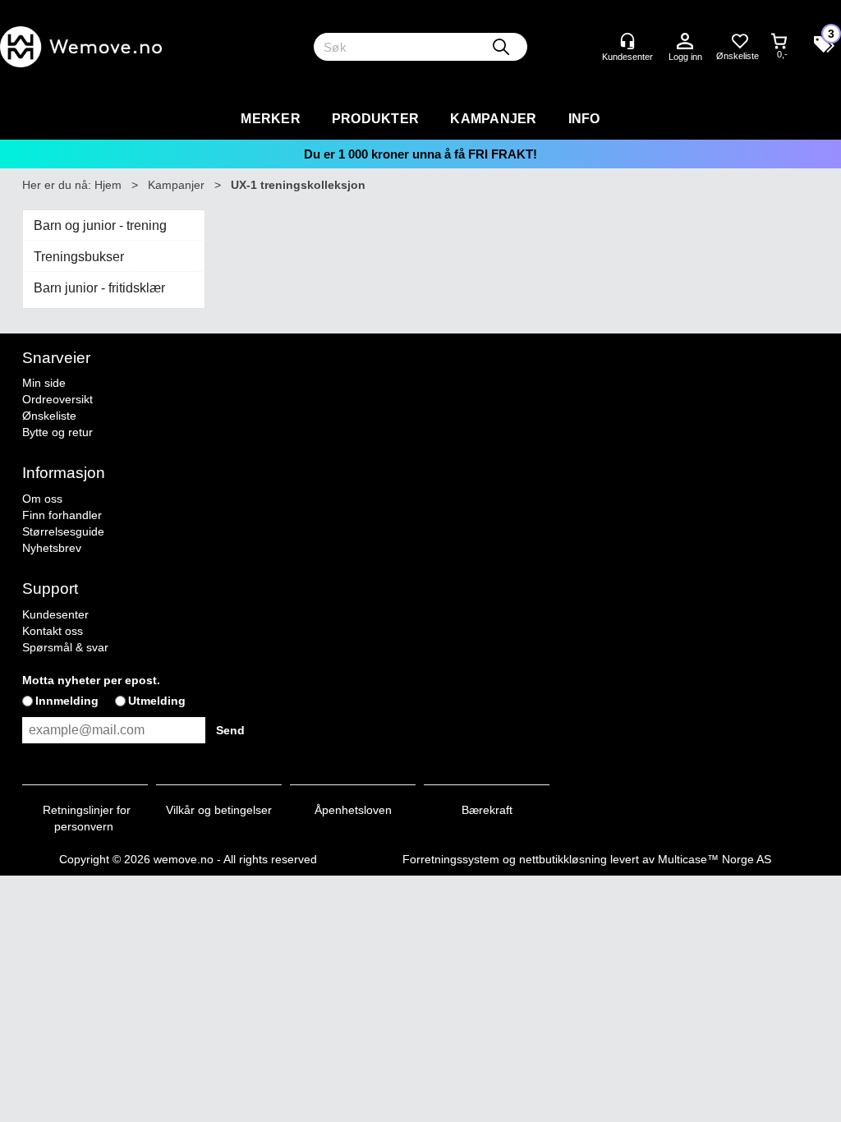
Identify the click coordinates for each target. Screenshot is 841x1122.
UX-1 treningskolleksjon (298, 184)
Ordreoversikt (57, 399)
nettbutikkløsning (563, 859)
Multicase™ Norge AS (714, 859)
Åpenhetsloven (353, 809)
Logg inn (685, 42)
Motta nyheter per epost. (91, 680)
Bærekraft (487, 809)
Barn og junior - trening (100, 225)
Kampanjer (493, 119)
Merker (271, 119)
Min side (44, 382)
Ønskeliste (49, 415)
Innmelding (67, 700)
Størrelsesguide (63, 531)
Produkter (375, 119)
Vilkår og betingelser (219, 809)
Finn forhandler (62, 515)
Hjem (108, 184)
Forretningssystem (450, 859)
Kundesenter (55, 614)
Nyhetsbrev (51, 547)
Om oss (42, 498)
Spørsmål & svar (65, 647)
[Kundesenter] (627, 41)
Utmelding (157, 700)
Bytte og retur (57, 432)
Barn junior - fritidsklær (99, 288)
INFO (584, 119)
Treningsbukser (79, 257)
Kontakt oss (52, 630)
